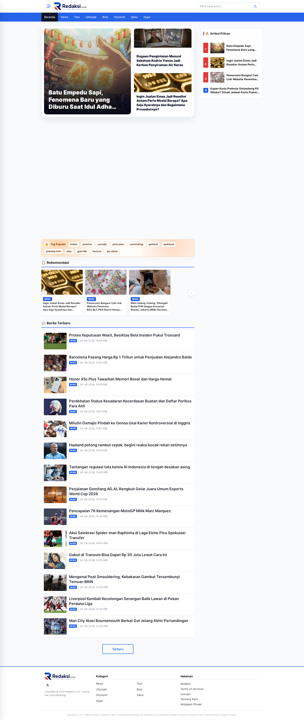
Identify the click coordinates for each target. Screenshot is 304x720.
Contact (186, 694)
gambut (153, 244)
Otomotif (119, 17)
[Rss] (47, 685)
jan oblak (112, 251)
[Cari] (255, 6)
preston (87, 244)
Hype (147, 17)
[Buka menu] (48, 6)
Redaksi (185, 683)
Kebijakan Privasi (191, 704)
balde (73, 244)
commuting (136, 244)
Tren (77, 17)
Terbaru (117, 649)
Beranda (49, 17)
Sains (134, 17)
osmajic (102, 244)
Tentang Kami (189, 699)
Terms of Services (192, 689)
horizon (96, 251)
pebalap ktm (53, 251)
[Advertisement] (118, 149)
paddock (169, 244)
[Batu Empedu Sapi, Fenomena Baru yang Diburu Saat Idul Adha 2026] (217, 47)
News (64, 17)
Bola (105, 17)
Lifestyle (91, 17)
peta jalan (118, 244)
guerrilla (82, 251)
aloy (69, 251)
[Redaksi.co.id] (70, 6)
